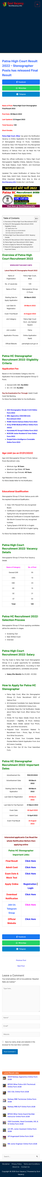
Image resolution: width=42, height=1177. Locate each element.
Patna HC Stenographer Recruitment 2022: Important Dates (19, 248)
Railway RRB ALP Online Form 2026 (21, 1107)
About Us (15, 1167)
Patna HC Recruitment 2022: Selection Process (21, 240)
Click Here (30, 873)
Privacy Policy (17, 1164)
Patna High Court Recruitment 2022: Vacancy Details (20, 236)
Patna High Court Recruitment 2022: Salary (19, 242)
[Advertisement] (21, 29)
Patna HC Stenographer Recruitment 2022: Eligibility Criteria (19, 225)
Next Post (21, 966)
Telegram (22, 94)
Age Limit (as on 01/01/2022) (16, 230)
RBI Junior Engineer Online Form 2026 (22, 1144)
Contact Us (25, 1167)
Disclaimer (6, 1164)
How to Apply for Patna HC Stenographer (18, 244)
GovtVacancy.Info (9, 182)
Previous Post (21, 960)
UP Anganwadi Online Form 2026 (20, 1136)
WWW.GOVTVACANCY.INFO (21, 265)
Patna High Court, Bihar (11, 136)
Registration (29, 884)
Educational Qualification (15, 233)
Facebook (22, 82)
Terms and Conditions (32, 1164)
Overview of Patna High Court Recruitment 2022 (21, 221)
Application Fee (12, 228)
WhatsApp (22, 88)
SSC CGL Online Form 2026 (18, 1092)
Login (30, 888)
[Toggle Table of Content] (35, 218)
